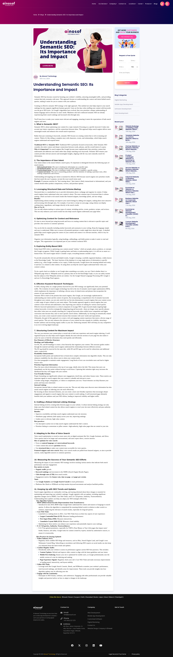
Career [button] (140, 4)
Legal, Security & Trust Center (117, 12)
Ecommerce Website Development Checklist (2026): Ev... (132, 212)
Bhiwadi (131, 9)
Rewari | (71, 597)
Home (94, 4)
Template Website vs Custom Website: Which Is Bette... (132, 137)
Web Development (121, 113)
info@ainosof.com (70, 615)
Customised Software (95, 619)
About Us (113, 8)
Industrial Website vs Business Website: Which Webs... (132, 179)
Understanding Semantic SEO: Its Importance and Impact (65, 15)
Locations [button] (132, 4)
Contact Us (122, 4)
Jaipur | (101, 597)
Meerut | (112, 597)
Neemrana (133, 14)
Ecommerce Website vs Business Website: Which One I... (132, 190)
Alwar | (106, 597)
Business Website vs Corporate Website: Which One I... (132, 200)
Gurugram (133, 12)
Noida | (96, 597)
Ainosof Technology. (49, 654)
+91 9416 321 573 (69, 620)
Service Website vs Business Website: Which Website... (132, 169)
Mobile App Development (124, 104)
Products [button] (148, 4)
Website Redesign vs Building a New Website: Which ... (132, 127)
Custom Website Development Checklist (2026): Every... (132, 224)
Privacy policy (136, 654)
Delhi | (83, 597)
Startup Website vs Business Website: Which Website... (133, 147)
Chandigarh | (119, 597)
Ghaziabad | (89, 597)
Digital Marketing (121, 100)
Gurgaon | (77, 597)
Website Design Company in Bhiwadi (100, 628)
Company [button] (112, 4)
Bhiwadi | (65, 597)
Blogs (156, 4)
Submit (127, 83)
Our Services (102, 4)
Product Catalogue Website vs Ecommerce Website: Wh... (131, 158)
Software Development (123, 109)
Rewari (132, 17)
